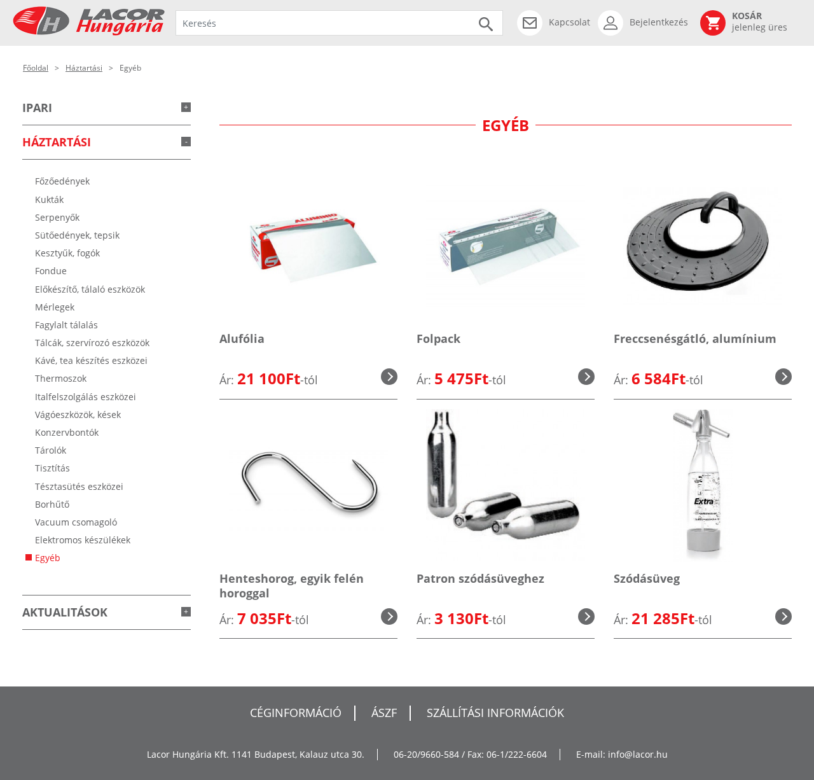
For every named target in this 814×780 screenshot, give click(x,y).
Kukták (49, 199)
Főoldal (35, 67)
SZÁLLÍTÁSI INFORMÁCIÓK (495, 712)
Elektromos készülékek (82, 540)
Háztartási (84, 67)
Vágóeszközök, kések (78, 414)
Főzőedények (62, 181)
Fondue (51, 271)
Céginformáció (295, 712)
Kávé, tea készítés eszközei (91, 360)
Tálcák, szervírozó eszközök (92, 343)
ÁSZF (384, 712)
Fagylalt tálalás (66, 325)
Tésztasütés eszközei (79, 486)
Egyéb (47, 558)
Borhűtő (52, 504)
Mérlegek (54, 307)
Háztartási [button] (56, 142)
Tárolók (50, 450)
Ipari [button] (37, 107)
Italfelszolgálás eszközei (85, 397)
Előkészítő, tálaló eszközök (90, 289)
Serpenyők (57, 217)
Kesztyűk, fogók (67, 253)
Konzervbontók (67, 432)
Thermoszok (60, 378)
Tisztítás (52, 468)
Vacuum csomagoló (76, 522)
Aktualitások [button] (64, 612)
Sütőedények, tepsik (77, 235)
